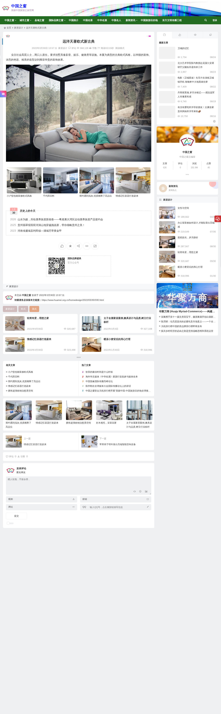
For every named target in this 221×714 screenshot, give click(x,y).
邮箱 (85, 499)
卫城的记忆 (183, 48)
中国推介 (73, 20)
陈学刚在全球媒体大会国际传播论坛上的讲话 (108, 386)
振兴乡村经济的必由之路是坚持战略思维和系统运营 (187, 331)
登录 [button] (215, 20)
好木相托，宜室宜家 (106, 422)
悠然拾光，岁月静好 (188, 237)
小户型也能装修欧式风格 (19, 196)
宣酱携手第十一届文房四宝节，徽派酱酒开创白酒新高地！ (190, 317)
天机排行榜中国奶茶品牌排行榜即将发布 (181, 326)
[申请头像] (148, 469)
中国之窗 (19, 6)
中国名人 (116, 20)
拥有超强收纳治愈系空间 (20, 390)
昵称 (10, 499)
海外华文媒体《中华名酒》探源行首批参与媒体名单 (112, 376)
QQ (84, 507)
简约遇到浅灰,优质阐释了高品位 (95, 196)
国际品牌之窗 (56, 20)
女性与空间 (183, 208)
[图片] (146, 492)
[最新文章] (164, 35)
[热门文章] (195, 35)
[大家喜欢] (180, 35)
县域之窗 (39, 20)
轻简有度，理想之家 (38, 318)
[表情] (140, 492)
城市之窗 (24, 20)
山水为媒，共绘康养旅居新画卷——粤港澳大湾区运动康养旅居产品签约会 (56, 219)
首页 (9, 27)
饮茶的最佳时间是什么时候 (99, 372)
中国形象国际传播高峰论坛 (99, 381)
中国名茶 (88, 20)
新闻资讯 (130, 20)
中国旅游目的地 (149, 20)
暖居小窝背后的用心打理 (117, 339)
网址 (10, 507)
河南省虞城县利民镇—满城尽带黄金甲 (36, 230)
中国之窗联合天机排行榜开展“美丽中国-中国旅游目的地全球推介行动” (121, 390)
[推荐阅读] (210, 35)
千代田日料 (48, 196)
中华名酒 (102, 20)
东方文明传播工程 (172, 20)
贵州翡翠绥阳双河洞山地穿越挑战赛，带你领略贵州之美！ (47, 225)
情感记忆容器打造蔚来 (127, 196)
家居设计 (18, 27)
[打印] (90, 48)
